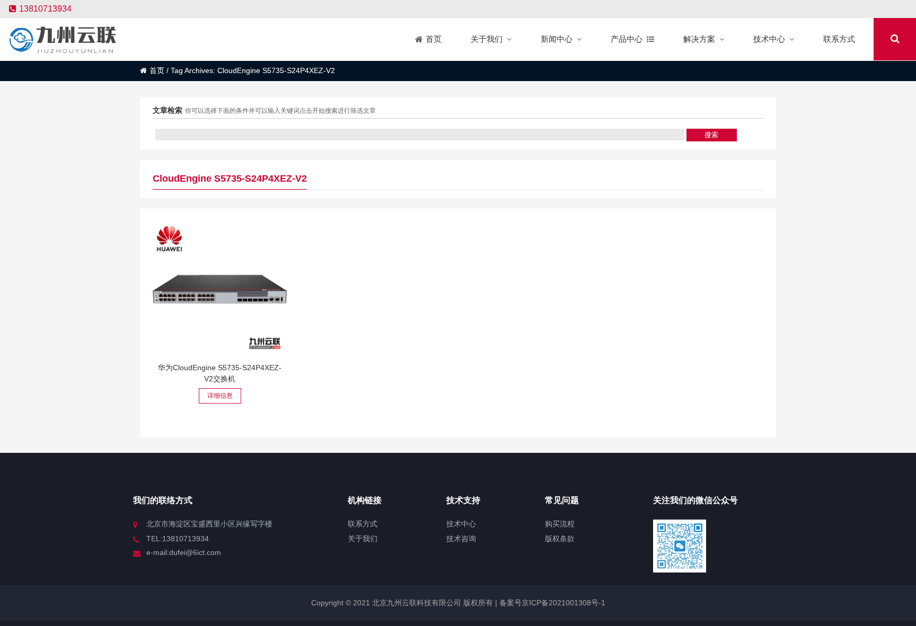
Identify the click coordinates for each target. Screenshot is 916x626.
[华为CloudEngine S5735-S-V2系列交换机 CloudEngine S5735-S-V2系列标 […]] (220, 289)
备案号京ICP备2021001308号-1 (551, 602)
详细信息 (220, 395)
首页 (156, 70)
